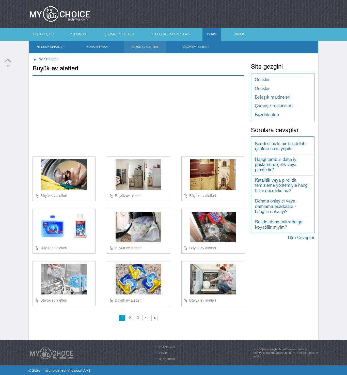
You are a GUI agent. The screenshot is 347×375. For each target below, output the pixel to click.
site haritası (167, 359)
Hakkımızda (167, 347)
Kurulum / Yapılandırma (171, 34)
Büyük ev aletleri (145, 47)
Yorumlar (79, 34)
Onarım (239, 34)
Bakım (211, 34)
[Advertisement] (138, 115)
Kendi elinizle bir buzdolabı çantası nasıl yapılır (281, 146)
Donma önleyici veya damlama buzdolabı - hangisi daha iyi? (275, 206)
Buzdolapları (267, 115)
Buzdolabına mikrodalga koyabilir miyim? (278, 224)
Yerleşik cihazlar (49, 47)
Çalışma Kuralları (119, 34)
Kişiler (163, 353)
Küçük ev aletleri (195, 47)
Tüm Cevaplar (300, 238)
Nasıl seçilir (43, 34)
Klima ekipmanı (97, 47)
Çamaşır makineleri (273, 106)
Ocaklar (262, 80)
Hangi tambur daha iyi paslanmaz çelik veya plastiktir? (276, 165)
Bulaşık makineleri (272, 97)
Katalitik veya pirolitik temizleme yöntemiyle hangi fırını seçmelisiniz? (282, 186)
